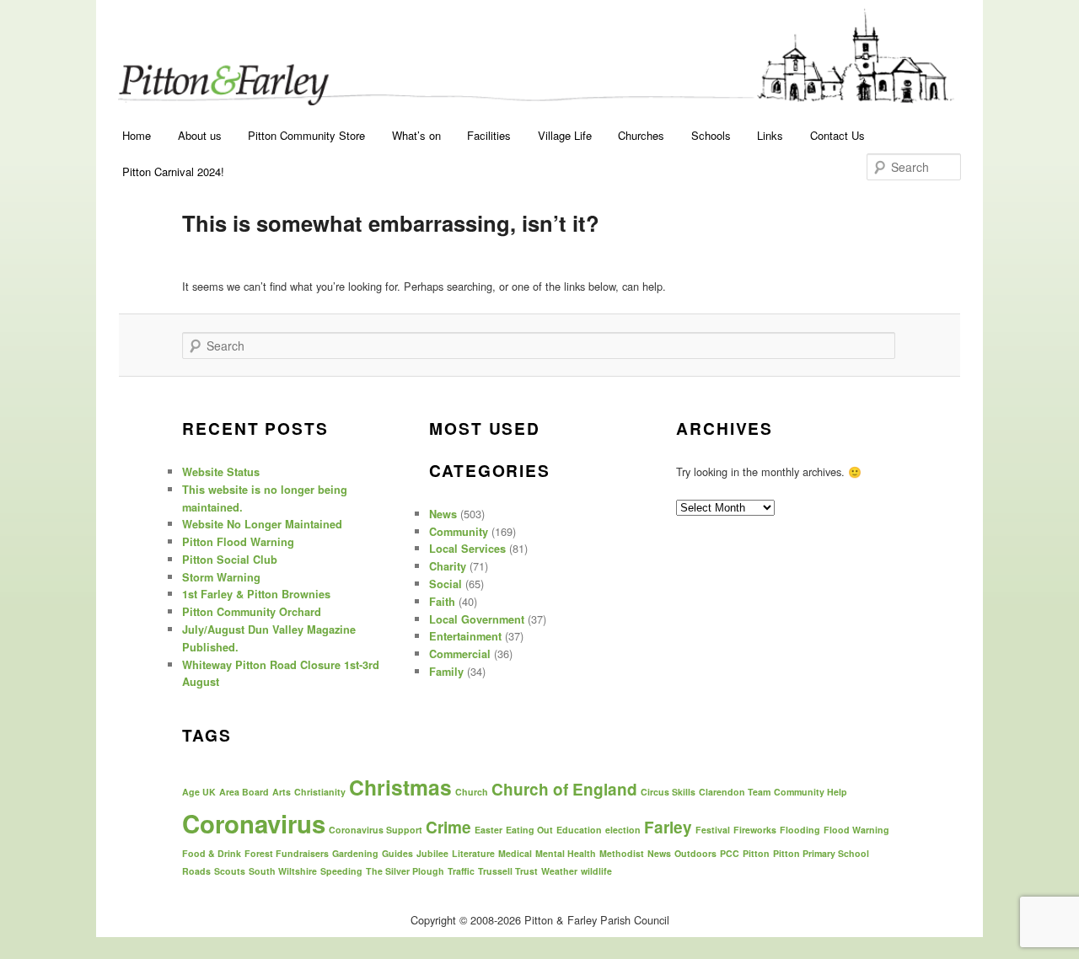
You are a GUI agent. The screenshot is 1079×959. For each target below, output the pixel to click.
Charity (447, 566)
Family (446, 671)
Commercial (460, 654)
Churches (641, 135)
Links (770, 135)
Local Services (467, 548)
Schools (711, 135)
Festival (712, 829)
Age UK (199, 791)
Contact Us (837, 135)
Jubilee (432, 853)
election (623, 829)
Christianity (320, 791)
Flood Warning (856, 829)
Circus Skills (668, 791)
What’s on (416, 135)
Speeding (341, 871)
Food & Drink (211, 853)
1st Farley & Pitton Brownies (256, 594)
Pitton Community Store (306, 135)
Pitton (756, 853)
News (443, 514)
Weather (559, 871)
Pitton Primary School (821, 853)
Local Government (476, 619)
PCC (729, 853)
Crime (448, 827)
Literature (473, 853)
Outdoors (695, 853)
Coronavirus (253, 823)
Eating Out (529, 829)
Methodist (621, 853)
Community (458, 531)
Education (579, 829)
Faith (442, 601)
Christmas (400, 787)
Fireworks (754, 829)
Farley (668, 827)
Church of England (564, 789)
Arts (281, 791)
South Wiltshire (283, 871)
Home (136, 135)
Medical (515, 853)
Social (445, 584)
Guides (397, 853)
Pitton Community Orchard (251, 611)
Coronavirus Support (375, 829)
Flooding (800, 829)
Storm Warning (221, 577)
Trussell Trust (508, 871)
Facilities (489, 135)
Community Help (810, 791)
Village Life (565, 135)
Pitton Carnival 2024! (173, 171)
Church (471, 791)
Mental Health (565, 853)
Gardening (355, 853)
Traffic (461, 871)
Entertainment (465, 636)
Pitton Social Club (229, 559)
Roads (196, 871)
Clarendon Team (734, 791)
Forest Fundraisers (286, 853)
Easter (488, 829)
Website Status (221, 472)
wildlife (596, 871)
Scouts (229, 871)
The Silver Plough (405, 871)
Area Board (244, 791)
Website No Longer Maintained (262, 524)
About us (200, 135)
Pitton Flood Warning (238, 541)
